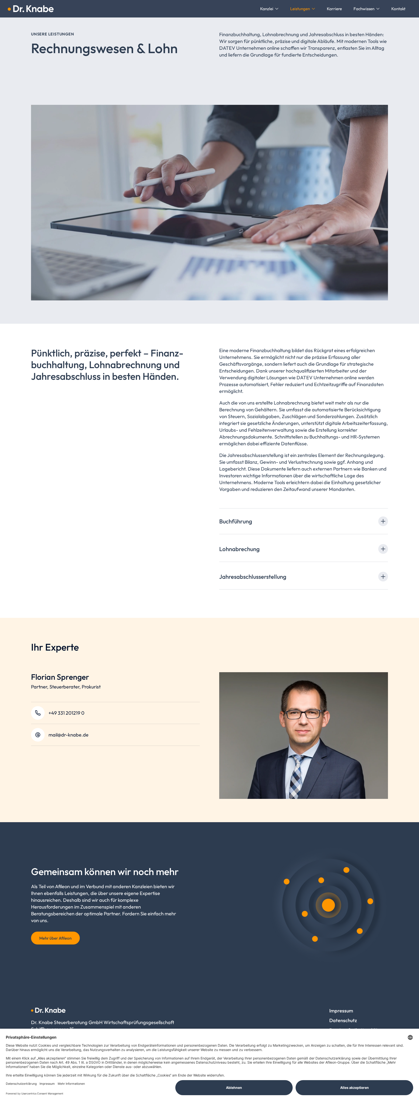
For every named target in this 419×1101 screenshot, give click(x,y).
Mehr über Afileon (55, 938)
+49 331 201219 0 (66, 713)
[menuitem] (269, 9)
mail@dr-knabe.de (68, 735)
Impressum (341, 1011)
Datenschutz (343, 1020)
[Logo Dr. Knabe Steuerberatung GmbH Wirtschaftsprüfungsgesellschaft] (31, 9)
